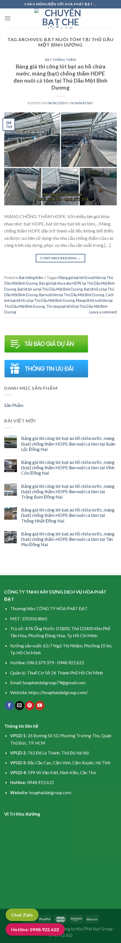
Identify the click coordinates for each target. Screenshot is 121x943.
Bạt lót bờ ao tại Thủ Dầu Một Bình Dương (49, 289)
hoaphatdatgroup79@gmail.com (54, 682)
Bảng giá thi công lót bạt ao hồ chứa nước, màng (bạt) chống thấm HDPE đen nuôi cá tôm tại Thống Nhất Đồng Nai (68, 515)
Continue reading (60, 258)
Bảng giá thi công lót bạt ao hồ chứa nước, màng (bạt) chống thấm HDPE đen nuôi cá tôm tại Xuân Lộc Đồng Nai (68, 443)
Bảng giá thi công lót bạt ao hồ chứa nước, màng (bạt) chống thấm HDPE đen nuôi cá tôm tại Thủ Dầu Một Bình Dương (60, 77)
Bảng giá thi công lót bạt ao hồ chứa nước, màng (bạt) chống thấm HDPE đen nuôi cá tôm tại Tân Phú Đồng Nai (68, 539)
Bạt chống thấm (60, 59)
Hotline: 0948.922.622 (35, 929)
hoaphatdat (82, 103)
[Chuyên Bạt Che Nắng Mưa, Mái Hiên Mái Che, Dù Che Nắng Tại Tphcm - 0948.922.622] (60, 18)
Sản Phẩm (13, 405)
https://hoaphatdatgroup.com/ (58, 692)
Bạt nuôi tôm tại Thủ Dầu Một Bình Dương (71, 295)
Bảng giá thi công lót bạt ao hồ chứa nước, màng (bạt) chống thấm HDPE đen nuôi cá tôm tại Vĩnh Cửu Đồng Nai (68, 467)
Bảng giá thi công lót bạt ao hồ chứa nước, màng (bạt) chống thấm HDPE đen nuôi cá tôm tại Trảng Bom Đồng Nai (68, 491)
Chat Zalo (22, 914)
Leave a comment (103, 312)
